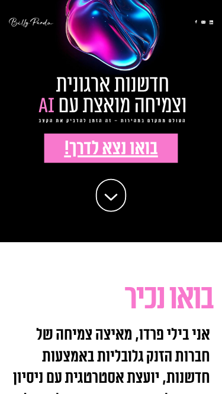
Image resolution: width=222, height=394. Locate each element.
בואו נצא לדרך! (111, 148)
